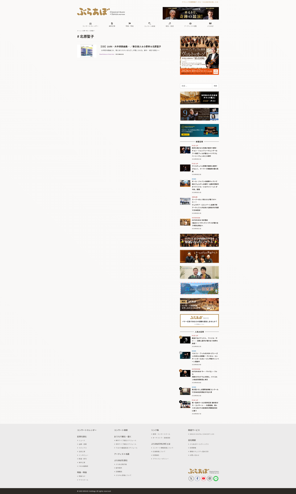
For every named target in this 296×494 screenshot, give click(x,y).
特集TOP (82, 476)
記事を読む (82, 436)
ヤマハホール (83, 480)
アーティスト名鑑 (121, 454)
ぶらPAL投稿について (123, 475)
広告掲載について (159, 451)
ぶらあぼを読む (121, 460)
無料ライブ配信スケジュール (126, 440)
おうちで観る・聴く (123, 436)
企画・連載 (83, 444)
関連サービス (194, 430)
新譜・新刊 (83, 459)
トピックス (83, 448)
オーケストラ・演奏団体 (161, 438)
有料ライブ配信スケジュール (126, 444)
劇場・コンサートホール (161, 434)
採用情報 (193, 448)
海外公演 (82, 462)
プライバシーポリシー (161, 459)
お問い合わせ (194, 455)
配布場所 (119, 468)
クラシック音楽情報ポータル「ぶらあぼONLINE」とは (200, 2)
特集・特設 (82, 472)
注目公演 (82, 451)
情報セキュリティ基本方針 (199, 451)
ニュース (82, 440)
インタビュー (83, 455)
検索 (215, 86)
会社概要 (192, 440)
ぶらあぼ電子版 (121, 464)
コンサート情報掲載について (163, 448)
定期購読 (119, 471)
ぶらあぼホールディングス (199, 444)
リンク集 (155, 430)
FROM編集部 (83, 466)
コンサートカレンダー (87, 430)
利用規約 (156, 455)
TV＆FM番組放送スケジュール (126, 448)
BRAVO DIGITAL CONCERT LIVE (202, 434)
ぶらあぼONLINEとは (160, 443)
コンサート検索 (121, 430)
